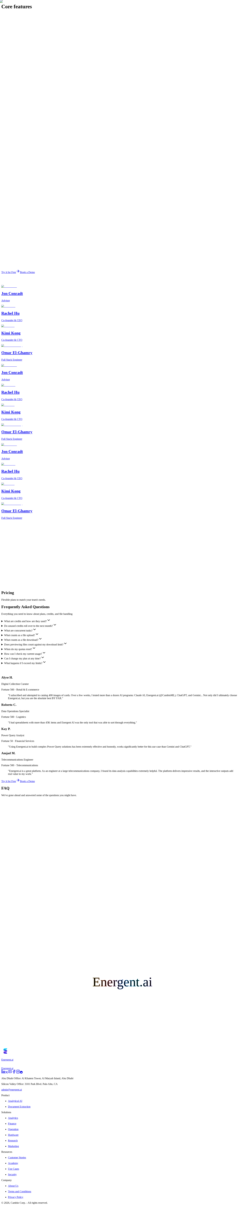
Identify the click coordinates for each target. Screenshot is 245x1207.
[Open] (4, 808)
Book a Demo (24, 1045)
